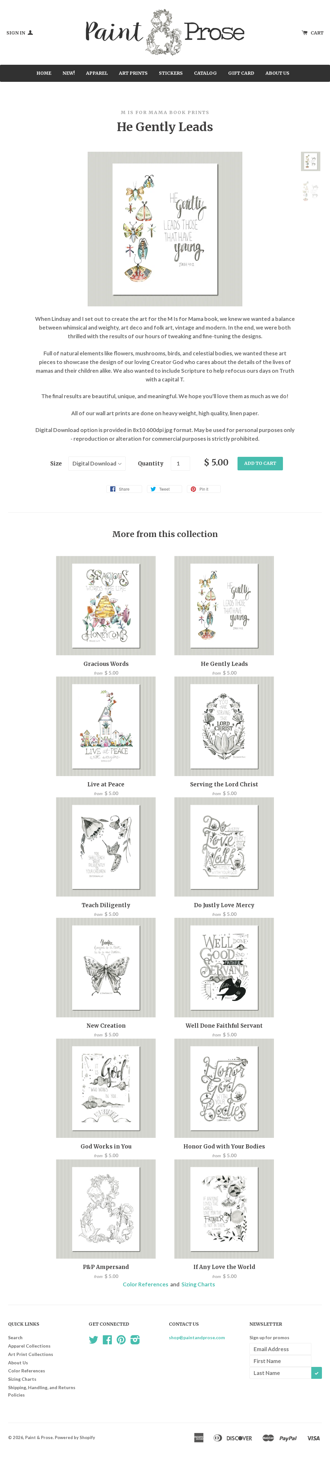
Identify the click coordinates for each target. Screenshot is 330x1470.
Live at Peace (105, 784)
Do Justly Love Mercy (224, 905)
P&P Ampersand (106, 1267)
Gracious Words (106, 664)
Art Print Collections (30, 1354)
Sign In (16, 33)
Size (56, 463)
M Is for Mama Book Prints (165, 112)
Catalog (205, 73)
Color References (145, 1284)
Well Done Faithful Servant (224, 1025)
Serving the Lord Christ (224, 784)
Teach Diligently (106, 905)
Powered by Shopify (75, 1437)
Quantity (150, 463)
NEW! (69, 73)
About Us (277, 73)
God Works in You (106, 1146)
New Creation (106, 1025)
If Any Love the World (224, 1267)
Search (15, 1337)
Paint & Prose (39, 1437)
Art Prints (133, 73)
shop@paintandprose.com (197, 1337)
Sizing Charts (198, 1284)
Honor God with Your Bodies (224, 1146)
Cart (317, 33)
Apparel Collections (29, 1346)
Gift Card (241, 73)
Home (43, 73)
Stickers (171, 73)
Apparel (97, 73)
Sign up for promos (269, 1337)
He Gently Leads (224, 664)
